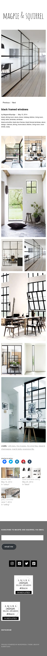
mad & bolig (17, 449)
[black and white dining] (31, 472)
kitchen (32, 117)
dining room (10, 117)
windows (13, 119)
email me (9, 546)
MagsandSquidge (9, 114)
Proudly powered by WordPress (14, 644)
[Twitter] (27, 563)
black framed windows (33, 122)
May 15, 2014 (22, 114)
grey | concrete (7, 499)
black (3, 117)
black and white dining (31, 479)
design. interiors (6, 124)
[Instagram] (12, 563)
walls (7, 119)
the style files (32, 445)
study (3, 119)
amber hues (6, 479)
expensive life (28, 449)
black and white (6, 122)
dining (15, 124)
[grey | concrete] (10, 493)
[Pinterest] (19, 563)
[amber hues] (10, 472)
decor (43, 122)
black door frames (19, 122)
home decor (22, 124)
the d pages (21, 445)
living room (39, 117)
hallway (26, 117)
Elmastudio (5, 646)
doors (16, 117)
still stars (12, 445)
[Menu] (4, 3)
